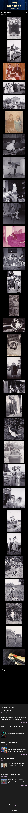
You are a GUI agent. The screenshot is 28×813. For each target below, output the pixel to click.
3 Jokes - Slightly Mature (8, 758)
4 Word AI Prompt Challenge (9, 742)
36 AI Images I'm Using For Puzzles (11, 774)
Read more (24, 722)
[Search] (26, 3)
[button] (26, 12)
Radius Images (17, 807)
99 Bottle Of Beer (6, 710)
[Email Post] (4, 670)
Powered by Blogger (14, 805)
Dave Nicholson (14, 4)
